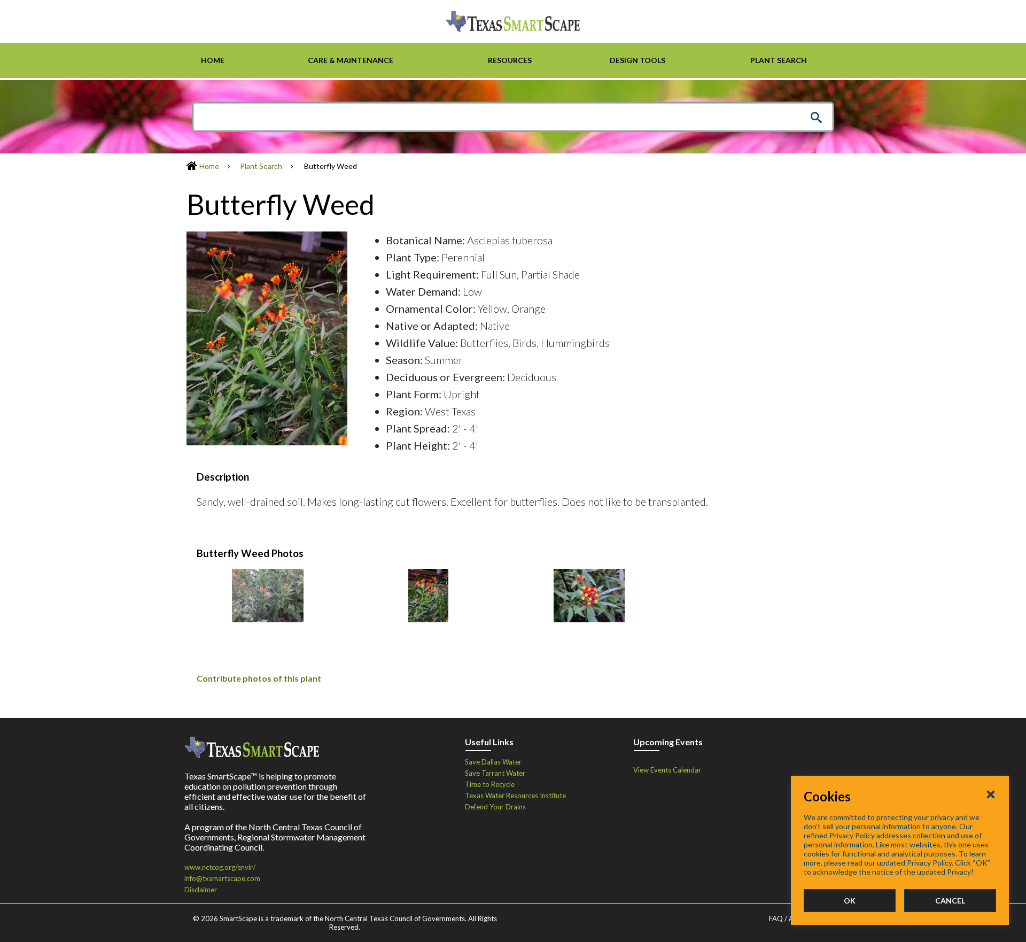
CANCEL (950, 900)
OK (850, 900)
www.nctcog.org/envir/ (219, 867)
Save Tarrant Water (495, 773)
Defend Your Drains (495, 806)
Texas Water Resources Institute (515, 795)
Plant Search (261, 166)
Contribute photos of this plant (259, 678)
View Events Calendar (667, 770)
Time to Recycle (490, 784)
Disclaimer (200, 889)
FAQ (776, 918)
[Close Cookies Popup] (990, 794)
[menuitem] (212, 60)
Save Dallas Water (493, 762)
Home (209, 166)
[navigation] (513, 60)
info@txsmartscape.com (222, 878)
